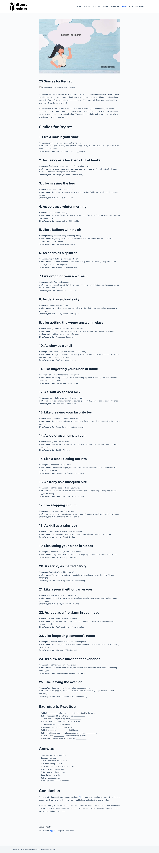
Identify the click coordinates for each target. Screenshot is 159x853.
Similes (124, 6)
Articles (87, 6)
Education (96, 6)
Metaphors (115, 6)
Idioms (105, 6)
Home (79, 6)
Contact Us (140, 6)
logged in (53, 831)
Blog (131, 6)
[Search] (148, 6)
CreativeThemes (48, 849)
